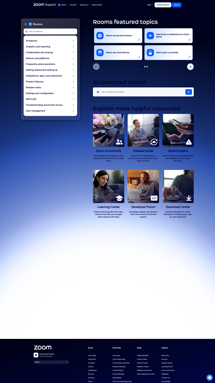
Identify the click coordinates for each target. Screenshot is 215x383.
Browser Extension (119, 367)
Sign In (176, 5)
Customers (92, 359)
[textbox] (50, 31)
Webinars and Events (144, 370)
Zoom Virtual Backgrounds (122, 381)
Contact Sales (142, 359)
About (90, 348)
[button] (50, 24)
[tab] (141, 66)
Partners (91, 374)
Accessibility (165, 381)
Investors (91, 378)
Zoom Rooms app (119, 359)
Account (73, 5)
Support (164, 348)
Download (117, 348)
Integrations (92, 370)
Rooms (63, 5)
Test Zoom (165, 356)
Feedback (165, 374)
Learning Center (167, 367)
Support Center (166, 363)
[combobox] (139, 92)
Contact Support (163, 5)
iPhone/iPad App (118, 374)
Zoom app (116, 356)
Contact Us (165, 378)
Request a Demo (143, 367)
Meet (149, 5)
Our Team (91, 363)
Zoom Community (167, 370)
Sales (139, 348)
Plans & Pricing (142, 363)
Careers (91, 367)
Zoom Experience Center (146, 374)
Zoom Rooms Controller (121, 363)
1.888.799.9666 (142, 356)
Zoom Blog (92, 356)
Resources (84, 5)
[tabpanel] (118, 44)
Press (90, 381)
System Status (97, 5)
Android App (117, 378)
